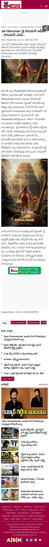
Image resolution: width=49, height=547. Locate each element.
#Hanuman (33, 322)
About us (26, 519)
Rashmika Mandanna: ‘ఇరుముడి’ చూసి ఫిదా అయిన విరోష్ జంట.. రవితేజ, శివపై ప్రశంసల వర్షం (32, 496)
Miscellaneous (23, 512)
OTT (16, 509)
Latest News (6, 506)
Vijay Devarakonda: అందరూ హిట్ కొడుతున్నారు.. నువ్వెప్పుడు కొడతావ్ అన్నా (25, 338)
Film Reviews (8, 509)
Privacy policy (38, 519)
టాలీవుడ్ (5, 384)
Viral (41, 509)
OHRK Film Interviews (37, 516)
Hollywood (6, 516)
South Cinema (40, 506)
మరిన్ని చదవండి (8, 378)
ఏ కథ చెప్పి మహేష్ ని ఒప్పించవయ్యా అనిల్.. (21, 353)
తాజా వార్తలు (7, 331)
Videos (23, 509)
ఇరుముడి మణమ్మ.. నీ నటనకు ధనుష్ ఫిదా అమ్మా (32, 480)
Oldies (6, 519)
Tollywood (12, 26)
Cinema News (11, 512)
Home (3, 26)
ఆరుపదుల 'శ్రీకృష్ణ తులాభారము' (17, 359)
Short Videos (16, 519)
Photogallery (36, 512)
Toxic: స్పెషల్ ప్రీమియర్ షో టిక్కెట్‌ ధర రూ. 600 (23, 373)
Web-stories (33, 509)
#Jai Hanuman (18, 322)
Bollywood (28, 506)
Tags (4, 323)
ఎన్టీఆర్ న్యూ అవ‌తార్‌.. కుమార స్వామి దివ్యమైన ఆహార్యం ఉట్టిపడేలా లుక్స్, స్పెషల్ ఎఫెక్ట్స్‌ (22, 366)
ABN (3, 40)
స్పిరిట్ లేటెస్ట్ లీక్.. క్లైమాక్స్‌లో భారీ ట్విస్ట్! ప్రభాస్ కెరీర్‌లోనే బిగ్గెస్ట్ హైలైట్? (22, 346)
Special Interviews (19, 516)
